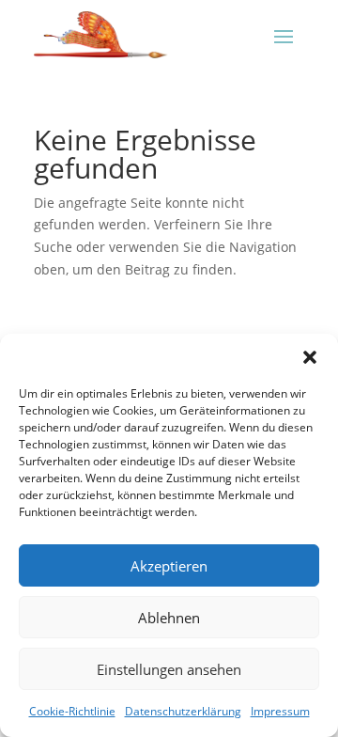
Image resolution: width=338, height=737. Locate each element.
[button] (309, 357)
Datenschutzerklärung (183, 711)
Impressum (280, 711)
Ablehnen (169, 617)
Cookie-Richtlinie (72, 711)
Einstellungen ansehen (169, 669)
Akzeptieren (169, 566)
